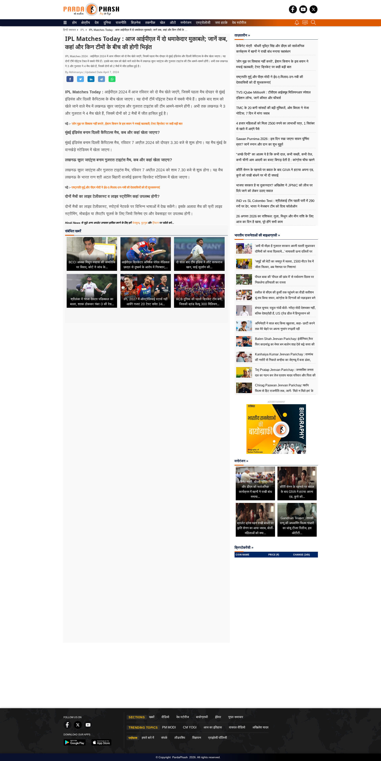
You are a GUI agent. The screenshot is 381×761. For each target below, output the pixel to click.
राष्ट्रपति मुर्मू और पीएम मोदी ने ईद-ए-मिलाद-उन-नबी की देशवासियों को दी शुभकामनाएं (115, 187)
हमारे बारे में (148, 737)
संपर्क (164, 737)
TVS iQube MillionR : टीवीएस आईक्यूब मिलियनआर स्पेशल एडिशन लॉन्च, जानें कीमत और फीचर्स (273, 95)
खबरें (151, 717)
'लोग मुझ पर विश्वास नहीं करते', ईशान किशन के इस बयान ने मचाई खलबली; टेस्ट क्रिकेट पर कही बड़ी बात (126, 123)
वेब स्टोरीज (238, 23)
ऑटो (172, 23)
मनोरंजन (185, 23)
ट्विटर (155, 222)
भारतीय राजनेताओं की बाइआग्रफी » (257, 235)
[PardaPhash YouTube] (303, 12)
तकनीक (149, 23)
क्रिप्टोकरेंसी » (244, 548)
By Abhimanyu (74, 72)
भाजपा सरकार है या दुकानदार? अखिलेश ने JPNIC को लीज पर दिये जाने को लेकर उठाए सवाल (274, 188)
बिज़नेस (135, 23)
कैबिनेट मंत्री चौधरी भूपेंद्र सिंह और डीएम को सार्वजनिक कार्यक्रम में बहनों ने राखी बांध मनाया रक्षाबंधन (270, 48)
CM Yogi (189, 727)
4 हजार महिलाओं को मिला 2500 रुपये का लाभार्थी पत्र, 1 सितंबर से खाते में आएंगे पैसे (275, 126)
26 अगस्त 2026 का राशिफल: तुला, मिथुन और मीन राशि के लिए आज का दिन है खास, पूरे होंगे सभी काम (274, 219)
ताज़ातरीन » (242, 35)
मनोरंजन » (241, 461)
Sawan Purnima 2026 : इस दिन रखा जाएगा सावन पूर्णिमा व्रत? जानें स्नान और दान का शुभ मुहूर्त (272, 141)
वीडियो (165, 717)
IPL (82, 29)
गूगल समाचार (235, 717)
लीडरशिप (179, 737)
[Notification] (296, 24)
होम (74, 23)
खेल (162, 23)
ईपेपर (218, 717)
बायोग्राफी (202, 717)
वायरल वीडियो (237, 727)
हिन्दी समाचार (69, 29)
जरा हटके (220, 23)
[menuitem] (74, 22)
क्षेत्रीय (85, 23)
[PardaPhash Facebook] (293, 12)
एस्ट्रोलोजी (202, 23)
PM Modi (169, 727)
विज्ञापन (196, 737)
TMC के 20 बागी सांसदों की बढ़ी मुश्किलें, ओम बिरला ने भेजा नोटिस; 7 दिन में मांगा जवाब (272, 110)
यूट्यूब (144, 222)
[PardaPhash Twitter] (314, 12)
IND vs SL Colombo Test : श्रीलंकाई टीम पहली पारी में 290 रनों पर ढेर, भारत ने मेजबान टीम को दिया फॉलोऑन (275, 203)
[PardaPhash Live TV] (305, 23)
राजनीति (120, 23)
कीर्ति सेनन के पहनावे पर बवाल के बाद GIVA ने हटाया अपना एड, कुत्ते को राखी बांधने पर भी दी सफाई (275, 172)
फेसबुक (135, 222)
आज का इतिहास (213, 727)
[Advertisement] (146, 360)
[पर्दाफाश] (91, 15)
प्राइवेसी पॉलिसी (217, 737)
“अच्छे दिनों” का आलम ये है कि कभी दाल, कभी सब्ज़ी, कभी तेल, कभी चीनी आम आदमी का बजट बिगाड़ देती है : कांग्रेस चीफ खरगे (275, 157)
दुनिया (107, 23)
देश (96, 23)
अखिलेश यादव (260, 727)
